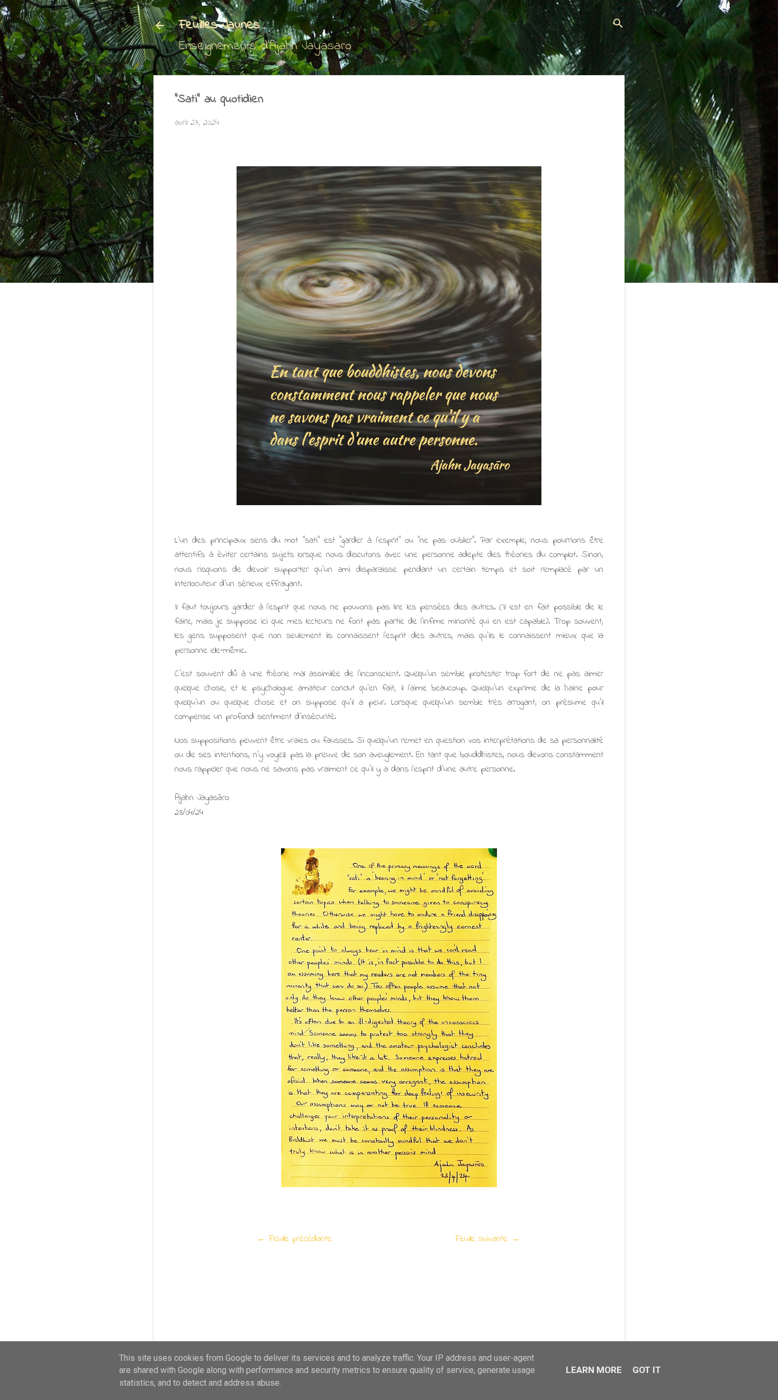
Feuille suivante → (487, 1238)
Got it (646, 1370)
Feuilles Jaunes (219, 25)
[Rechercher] (618, 25)
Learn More (594, 1370)
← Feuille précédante (294, 1238)
